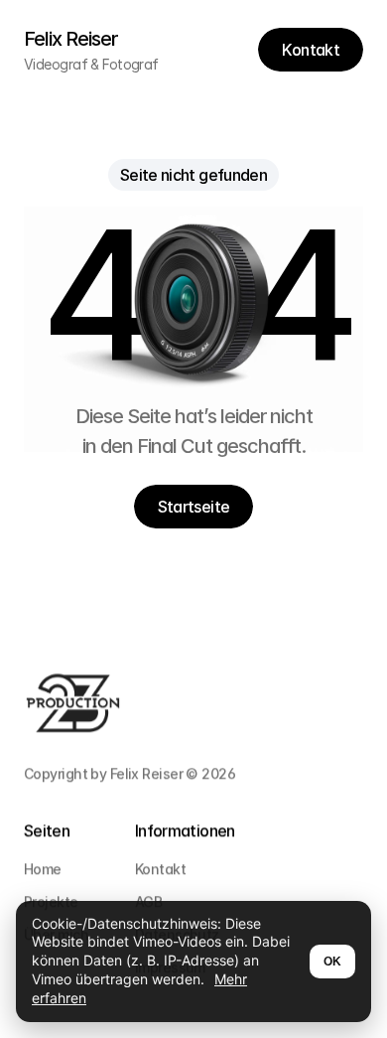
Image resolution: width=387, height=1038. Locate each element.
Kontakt (160, 868)
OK (332, 961)
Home (43, 868)
